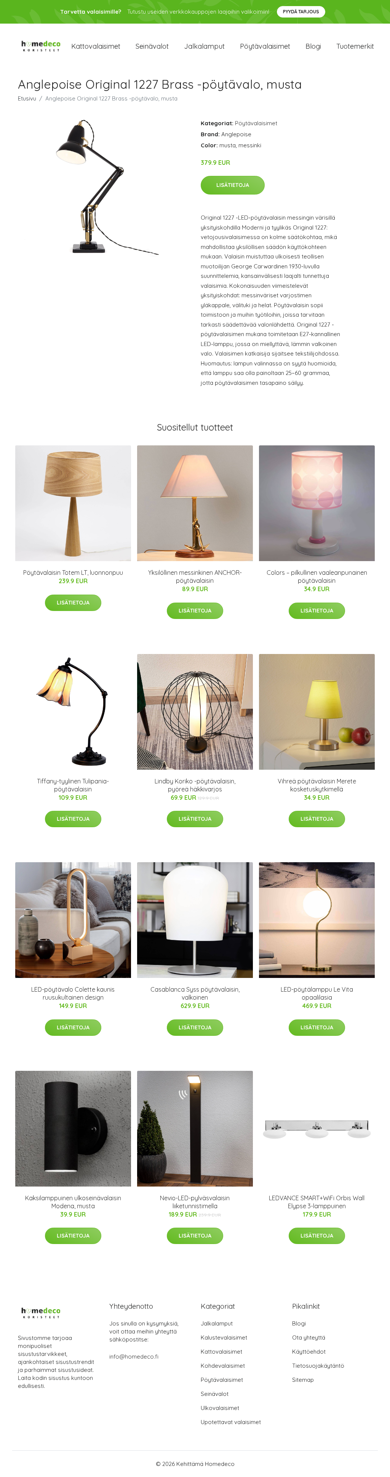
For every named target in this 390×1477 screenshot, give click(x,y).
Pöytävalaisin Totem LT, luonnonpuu (73, 572)
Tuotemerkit (355, 46)
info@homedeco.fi (133, 1356)
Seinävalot (152, 46)
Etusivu (27, 98)
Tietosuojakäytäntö (318, 1365)
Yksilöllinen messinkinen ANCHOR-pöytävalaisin (195, 576)
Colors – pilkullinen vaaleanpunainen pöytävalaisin (317, 576)
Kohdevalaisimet (223, 1365)
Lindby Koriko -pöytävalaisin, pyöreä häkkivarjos (195, 785)
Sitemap (303, 1379)
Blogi (313, 46)
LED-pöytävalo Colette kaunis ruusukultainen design (73, 993)
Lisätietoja (232, 185)
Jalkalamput (204, 46)
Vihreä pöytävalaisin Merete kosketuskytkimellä (317, 785)
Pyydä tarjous (301, 11)
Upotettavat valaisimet (231, 1422)
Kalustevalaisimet (224, 1337)
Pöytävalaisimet (265, 46)
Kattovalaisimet (95, 46)
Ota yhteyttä (308, 1337)
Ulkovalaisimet (220, 1408)
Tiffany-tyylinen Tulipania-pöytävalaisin (73, 785)
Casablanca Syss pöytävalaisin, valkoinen (195, 993)
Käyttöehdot (309, 1351)
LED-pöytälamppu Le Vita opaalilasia (317, 993)
